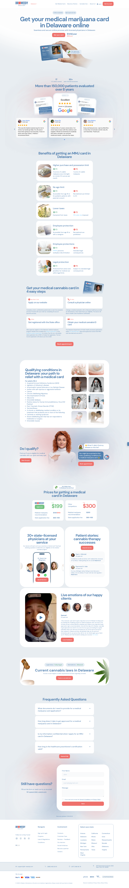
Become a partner (63, 848)
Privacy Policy (97, 799)
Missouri (94, 843)
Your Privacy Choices (108, 876)
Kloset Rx (58, 120)
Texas (93, 850)
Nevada (104, 843)
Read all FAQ (64, 756)
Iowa (103, 837)
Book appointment (64, 344)
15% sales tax (77, 215)
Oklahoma (105, 846)
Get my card (108, 4)
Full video (94, 635)
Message (65, 788)
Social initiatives (62, 845)
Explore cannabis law (64, 678)
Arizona (82, 833)
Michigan (83, 843)
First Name (66, 771)
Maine (93, 840)
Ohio (93, 846)
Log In (100, 4)
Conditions (41, 842)
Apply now (40, 507)
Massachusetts (107, 840)
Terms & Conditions (85, 799)
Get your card (58, 35)
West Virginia (82, 854)
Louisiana (83, 840)
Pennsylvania (84, 850)
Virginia (104, 850)
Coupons (40, 836)
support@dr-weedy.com (38, 792)
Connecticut (106, 833)
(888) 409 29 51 (52, 866)
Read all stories (87, 548)
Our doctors (61, 842)
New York (83, 846)
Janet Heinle (26, 120)
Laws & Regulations (44, 839)
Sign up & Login (42, 833)
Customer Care (62, 836)
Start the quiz (26, 460)
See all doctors (42, 580)
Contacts (60, 833)
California (94, 833)
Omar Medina (92, 120)
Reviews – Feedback (63, 839)
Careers (59, 851)
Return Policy (104, 883)
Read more (98, 560)
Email (64, 779)
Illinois (93, 837)
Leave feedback (67, 640)
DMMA (55, 251)
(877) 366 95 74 (76, 866)
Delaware (33, 4)
